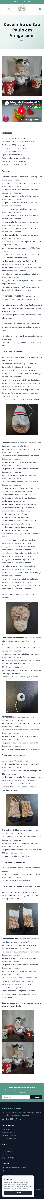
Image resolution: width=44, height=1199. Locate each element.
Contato (4, 1155)
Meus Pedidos (7, 1152)
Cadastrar (36, 1097)
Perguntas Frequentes (10, 1158)
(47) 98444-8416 (10, 1171)
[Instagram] (3, 1119)
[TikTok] (16, 1119)
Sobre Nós (5, 1130)
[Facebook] (7, 1119)
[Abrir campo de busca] (9, 9)
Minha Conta (6, 1149)
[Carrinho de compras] (40, 9)
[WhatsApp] (20, 1119)
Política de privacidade (20, 1188)
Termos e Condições (9, 1135)
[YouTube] (11, 1119)
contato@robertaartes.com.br (15, 1168)
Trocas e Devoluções (9, 1138)
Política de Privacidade (10, 1132)
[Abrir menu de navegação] (4, 9)
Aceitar (18, 1193)
